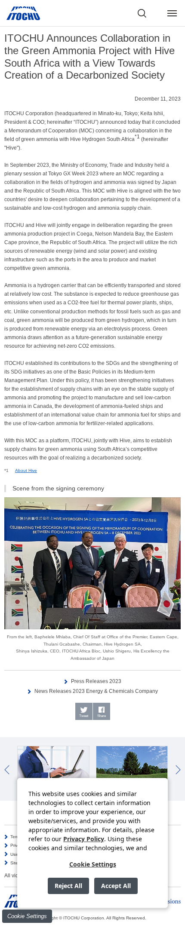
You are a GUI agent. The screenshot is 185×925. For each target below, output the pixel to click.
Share (101, 716)
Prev (6, 770)
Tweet (83, 716)
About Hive (26, 470)
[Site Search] (142, 13)
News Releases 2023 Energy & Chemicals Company (96, 691)
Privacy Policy (83, 839)
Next (178, 770)
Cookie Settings (27, 916)
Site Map (19, 863)
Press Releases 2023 (96, 681)
